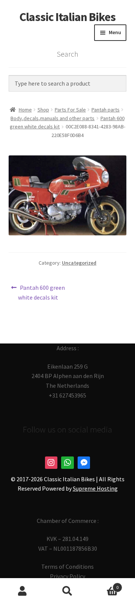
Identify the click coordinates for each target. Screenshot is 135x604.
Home (25, 109)
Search (67, 591)
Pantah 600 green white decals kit (41, 292)
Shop (43, 109)
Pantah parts (106, 109)
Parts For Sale (70, 109)
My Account (22, 591)
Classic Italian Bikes (68, 16)
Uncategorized (79, 262)
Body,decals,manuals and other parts (52, 118)
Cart (104, 584)
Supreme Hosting (95, 488)
